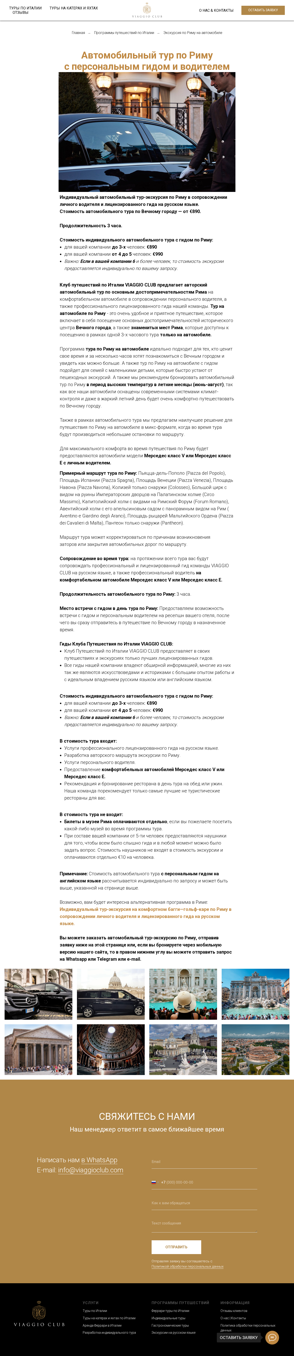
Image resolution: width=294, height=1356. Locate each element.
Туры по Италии (95, 1311)
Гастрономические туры (170, 1325)
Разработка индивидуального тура (109, 1332)
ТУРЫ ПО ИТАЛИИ (25, 8)
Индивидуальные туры (168, 1318)
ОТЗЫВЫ (20, 12)
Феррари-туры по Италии (170, 1311)
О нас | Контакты (233, 1318)
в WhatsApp (99, 1160)
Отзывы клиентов (233, 1311)
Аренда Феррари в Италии (102, 1325)
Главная (78, 33)
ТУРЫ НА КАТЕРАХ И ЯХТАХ (74, 8)
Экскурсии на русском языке (173, 1332)
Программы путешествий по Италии (124, 33)
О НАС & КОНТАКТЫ (216, 10)
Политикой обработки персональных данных (187, 1266)
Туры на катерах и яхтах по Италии (109, 1318)
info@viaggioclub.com (90, 1170)
